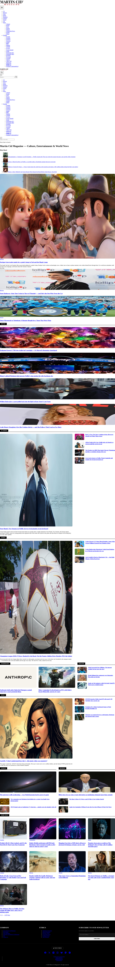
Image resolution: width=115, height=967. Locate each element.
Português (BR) (10, 54)
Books (7, 25)
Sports (4, 19)
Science (5, 18)
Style (7, 27)
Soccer (1, 317)
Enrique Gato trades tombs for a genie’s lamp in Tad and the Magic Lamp (24, 262)
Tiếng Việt (8, 61)
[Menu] (2, 7)
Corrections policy (46, 934)
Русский (8, 57)
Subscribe (97, 938)
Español (8, 38)
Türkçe (8, 59)
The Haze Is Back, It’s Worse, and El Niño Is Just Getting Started (86, 799)
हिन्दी (7, 43)
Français (8, 41)
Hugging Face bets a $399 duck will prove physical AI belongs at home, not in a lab (72, 844)
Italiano (8, 45)
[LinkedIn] (53, 953)
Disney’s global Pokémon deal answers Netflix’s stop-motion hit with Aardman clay (26, 376)
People (8, 28)
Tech (4, 14)
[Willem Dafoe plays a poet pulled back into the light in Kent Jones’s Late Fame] (57, 388)
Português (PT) (10, 52)
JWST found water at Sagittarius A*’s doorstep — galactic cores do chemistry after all (33, 807)
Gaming (2, 840)
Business (5, 17)
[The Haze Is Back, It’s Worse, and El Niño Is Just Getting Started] (63, 801)
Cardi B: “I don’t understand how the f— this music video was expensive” (23, 761)
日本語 (8, 46)
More (4, 22)
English (5, 35)
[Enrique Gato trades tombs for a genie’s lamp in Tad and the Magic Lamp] (57, 216)
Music (4, 15)
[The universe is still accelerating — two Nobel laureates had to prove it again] (28, 782)
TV (4, 11)
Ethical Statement (46, 932)
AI (59, 840)
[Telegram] (70, 953)
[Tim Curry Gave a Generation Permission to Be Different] (72, 861)
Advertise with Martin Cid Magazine (11, 934)
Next (9, 915)
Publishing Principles (47, 930)
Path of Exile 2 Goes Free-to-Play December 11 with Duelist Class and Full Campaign (13, 877)
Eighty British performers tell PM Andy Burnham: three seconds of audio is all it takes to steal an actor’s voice (42, 844)
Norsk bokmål (9, 50)
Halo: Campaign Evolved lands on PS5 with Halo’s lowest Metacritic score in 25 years (55, 691)
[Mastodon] (66, 953)
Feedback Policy (46, 935)
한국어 (8, 48)
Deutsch (8, 39)
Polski (7, 51)
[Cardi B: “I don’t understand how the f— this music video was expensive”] (36, 728)
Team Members (6, 933)
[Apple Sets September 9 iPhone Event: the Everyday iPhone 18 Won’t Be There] (63, 809)
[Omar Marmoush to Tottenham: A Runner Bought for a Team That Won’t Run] (57, 306)
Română (8, 55)
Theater (8, 24)
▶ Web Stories (57, 948)
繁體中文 (8, 65)
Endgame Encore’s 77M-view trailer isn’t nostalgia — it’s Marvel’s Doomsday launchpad (28, 350)
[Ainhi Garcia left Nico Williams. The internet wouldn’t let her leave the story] (82, 670)
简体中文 (8, 63)
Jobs (4, 935)
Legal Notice (59, 957)
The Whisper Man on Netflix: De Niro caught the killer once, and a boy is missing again (12, 910)
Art (4, 21)
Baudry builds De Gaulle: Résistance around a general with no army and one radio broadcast (42, 877)
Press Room (5, 932)
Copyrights (59, 960)
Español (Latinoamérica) (12, 66)
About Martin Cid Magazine (9, 930)
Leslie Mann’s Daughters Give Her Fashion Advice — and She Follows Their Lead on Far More (30, 427)
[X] (49, 953)
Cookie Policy (59, 958)
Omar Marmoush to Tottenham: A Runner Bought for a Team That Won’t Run (25, 320)
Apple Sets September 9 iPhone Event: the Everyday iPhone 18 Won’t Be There (90, 807)
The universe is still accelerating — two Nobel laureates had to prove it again (24, 795)
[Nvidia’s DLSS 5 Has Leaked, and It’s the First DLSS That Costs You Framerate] (13, 828)
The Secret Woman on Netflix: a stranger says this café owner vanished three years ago (101, 877)
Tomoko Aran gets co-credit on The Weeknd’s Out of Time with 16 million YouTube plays (100, 844)
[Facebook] (45, 953)
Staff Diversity (45, 937)
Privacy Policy (59, 959)
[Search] (2, 72)
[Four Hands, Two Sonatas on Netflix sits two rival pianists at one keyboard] (36, 480)
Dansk (7, 42)
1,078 (5, 915)
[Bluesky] (62, 953)
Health (8, 32)
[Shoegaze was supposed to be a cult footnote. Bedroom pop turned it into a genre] (79, 717)
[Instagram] (57, 953)
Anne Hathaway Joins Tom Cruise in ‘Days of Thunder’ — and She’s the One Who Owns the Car (31, 293)
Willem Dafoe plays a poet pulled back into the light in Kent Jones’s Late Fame (25, 401)
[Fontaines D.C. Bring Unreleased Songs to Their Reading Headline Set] (79, 709)
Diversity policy (46, 933)
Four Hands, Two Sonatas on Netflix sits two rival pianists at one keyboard (24, 529)
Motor (7, 34)
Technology (32, 840)
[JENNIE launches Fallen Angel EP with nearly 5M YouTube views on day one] (79, 701)
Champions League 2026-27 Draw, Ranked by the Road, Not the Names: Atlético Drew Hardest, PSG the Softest (36, 656)
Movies (5, 12)
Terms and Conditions (59, 956)
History (8, 29)
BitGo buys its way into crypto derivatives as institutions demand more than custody (86, 795)
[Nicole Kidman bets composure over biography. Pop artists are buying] (82, 678)
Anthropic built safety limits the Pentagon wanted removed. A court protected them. (16, 691)
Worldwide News (10, 31)
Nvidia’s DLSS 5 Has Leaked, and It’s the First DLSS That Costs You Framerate (13, 844)
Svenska (8, 58)
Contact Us (5, 937)
